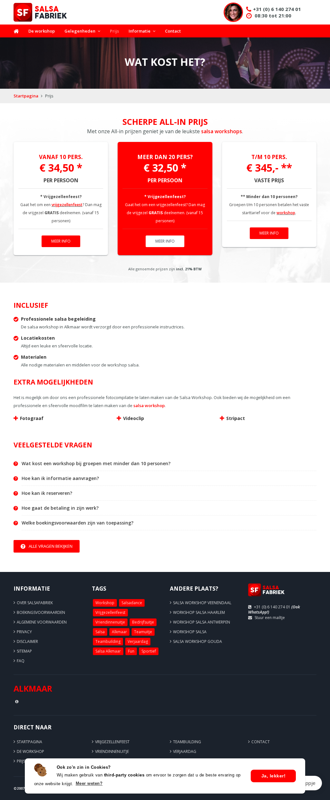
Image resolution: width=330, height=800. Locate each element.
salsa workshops (221, 131)
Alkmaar (119, 632)
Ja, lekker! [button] (273, 775)
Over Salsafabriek (35, 602)
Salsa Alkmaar (108, 651)
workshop (286, 212)
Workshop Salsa (190, 632)
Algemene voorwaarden (42, 622)
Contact (173, 31)
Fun (131, 651)
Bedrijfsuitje (143, 622)
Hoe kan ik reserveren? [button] (47, 493)
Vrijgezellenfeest (110, 612)
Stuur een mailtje (270, 617)
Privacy (24, 632)
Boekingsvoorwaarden (41, 612)
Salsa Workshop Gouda (197, 641)
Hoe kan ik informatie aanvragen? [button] (60, 478)
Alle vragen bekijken (51, 546)
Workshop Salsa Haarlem (199, 612)
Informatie (139, 31)
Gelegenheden (79, 31)
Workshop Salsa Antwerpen (201, 622)
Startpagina (26, 96)
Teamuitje (143, 632)
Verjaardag (138, 641)
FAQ (20, 661)
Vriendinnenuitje (110, 622)
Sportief (148, 651)
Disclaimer (27, 641)
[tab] (169, 463)
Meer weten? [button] (89, 783)
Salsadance (131, 602)
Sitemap (24, 651)
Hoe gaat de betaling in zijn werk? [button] (60, 508)
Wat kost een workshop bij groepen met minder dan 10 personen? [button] (96, 463)
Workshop (104, 602)
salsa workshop (149, 405)
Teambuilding (108, 641)
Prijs (114, 31)
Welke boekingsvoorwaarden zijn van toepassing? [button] (77, 523)
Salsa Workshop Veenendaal (202, 602)
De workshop (41, 31)
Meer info (61, 241)
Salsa (100, 632)
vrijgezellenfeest (67, 204)
